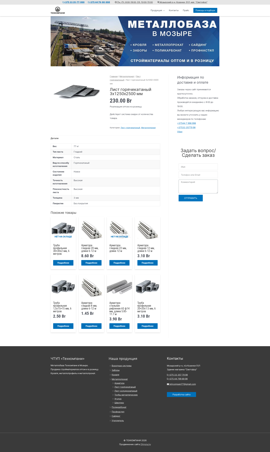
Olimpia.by (145, 444)
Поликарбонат (119, 407)
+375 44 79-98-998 (99, 2)
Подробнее (63, 262)
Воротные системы (121, 365)
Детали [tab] (54, 138)
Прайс (186, 10)
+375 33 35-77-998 (74, 2)
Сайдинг (116, 416)
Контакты (174, 10)
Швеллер (119, 402)
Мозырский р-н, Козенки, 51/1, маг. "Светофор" (183, 2)
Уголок (118, 398)
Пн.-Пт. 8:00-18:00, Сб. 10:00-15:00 (135, 2)
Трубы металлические (126, 394)
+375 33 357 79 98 (178, 374)
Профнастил (118, 411)
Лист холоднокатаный (125, 391)
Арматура (119, 383)
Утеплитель (118, 420)
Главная (114, 76)
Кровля (115, 374)
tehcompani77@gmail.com (182, 384)
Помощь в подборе (205, 10)
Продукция (156, 10)
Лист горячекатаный (130, 128)
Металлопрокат (127, 76)
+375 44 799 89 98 (178, 378)
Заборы (116, 370)
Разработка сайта (181, 394)
